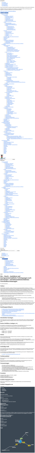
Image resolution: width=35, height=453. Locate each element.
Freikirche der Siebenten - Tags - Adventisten (15, 69)
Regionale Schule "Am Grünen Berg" (13, 50)
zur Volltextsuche (5, 5)
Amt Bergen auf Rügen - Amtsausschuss (10, 144)
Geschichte (7, 96)
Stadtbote (7, 34)
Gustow (5, 147)
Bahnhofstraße (9, 104)
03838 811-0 (5, 399)
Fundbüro (7, 35)
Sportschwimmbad (8, 75)
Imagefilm (5, 119)
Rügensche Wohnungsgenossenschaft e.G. (14, 137)
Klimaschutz (7, 129)
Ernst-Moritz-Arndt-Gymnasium (13, 51)
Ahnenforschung (8, 116)
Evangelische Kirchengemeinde (12, 68)
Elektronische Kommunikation (10, 21)
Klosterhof (9, 110)
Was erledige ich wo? (8, 164)
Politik (5, 22)
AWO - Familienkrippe (11, 60)
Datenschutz (4, 390)
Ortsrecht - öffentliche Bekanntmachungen (11, 36)
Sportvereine (9, 79)
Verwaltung (6, 15)
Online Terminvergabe (9, 20)
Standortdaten (7, 124)
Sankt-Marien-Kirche (11, 88)
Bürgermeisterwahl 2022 (11, 29)
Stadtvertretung (6, 37)
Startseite (3, 253)
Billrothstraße (9, 101)
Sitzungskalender (8, 170)
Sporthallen (9, 77)
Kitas (6, 52)
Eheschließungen (8, 108)
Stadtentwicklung (7, 123)
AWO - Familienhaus (10, 62)
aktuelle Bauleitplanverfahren (9, 142)
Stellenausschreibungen (9, 33)
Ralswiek (5, 151)
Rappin (5, 152)
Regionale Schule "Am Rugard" (12, 49)
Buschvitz (5, 145)
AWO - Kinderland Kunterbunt (12, 55)
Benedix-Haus (9, 87)
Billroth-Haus (9, 89)
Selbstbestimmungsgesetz (9, 117)
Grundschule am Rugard (11, 47)
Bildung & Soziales (7, 45)
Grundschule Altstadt (10, 48)
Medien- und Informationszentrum (11, 65)
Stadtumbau (7, 128)
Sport (6, 76)
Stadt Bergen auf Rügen (8, 143)
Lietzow (5, 148)
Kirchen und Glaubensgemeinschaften (11, 67)
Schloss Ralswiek (10, 112)
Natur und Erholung (8, 92)
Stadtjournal (7, 106)
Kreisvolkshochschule (9, 192)
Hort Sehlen (9, 59)
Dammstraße (9, 100)
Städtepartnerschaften (9, 41)
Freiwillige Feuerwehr (9, 66)
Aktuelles (5, 30)
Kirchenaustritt (8, 115)
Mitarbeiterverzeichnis (9, 19)
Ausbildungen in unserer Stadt (10, 64)
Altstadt (8, 99)
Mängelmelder (6, 121)
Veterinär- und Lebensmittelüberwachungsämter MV (11, 354)
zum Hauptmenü (5, 3)
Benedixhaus (9, 109)
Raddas (8, 94)
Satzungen (5, 38)
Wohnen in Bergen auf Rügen (9, 134)
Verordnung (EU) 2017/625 (6, 312)
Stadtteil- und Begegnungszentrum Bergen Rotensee (16, 82)
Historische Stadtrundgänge (10, 98)
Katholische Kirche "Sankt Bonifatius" (13, 70)
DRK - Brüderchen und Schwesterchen (13, 57)
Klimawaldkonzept (10, 95)
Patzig (5, 149)
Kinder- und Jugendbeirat (9, 83)
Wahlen (6, 25)
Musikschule (7, 63)
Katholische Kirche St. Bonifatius (12, 91)
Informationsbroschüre (9, 211)
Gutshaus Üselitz (10, 113)
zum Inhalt (4, 2)
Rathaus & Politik (5, 14)
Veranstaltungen (6, 218)
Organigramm (7, 18)
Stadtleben (4, 44)
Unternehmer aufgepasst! (9, 133)
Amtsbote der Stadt (8, 178)
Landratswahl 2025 (10, 28)
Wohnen (6, 135)
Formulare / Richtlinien (9, 16)
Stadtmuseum (7, 73)
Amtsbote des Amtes (7, 236)
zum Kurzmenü (4, 4)
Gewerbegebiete (8, 132)
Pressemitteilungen (8, 31)
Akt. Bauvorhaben (8, 224)
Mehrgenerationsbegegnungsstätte (13, 81)
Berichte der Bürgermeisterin (10, 23)
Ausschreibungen (8, 32)
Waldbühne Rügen (8, 74)
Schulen (6, 46)
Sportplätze (9, 78)
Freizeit (5, 196)
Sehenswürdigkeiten (8, 86)
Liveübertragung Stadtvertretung (11, 24)
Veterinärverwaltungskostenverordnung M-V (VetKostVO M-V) (13, 315)
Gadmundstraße (10, 102)
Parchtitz (5, 242)
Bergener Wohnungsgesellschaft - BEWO (14, 136)
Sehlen (5, 153)
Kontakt (3, 388)
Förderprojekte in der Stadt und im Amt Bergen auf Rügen (13, 43)
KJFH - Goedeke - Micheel (11, 61)
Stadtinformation (7, 120)
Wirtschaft (5, 131)
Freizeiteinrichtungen (9, 80)
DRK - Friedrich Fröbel (11, 58)
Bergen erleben (6, 84)
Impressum (4, 389)
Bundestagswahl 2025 (11, 27)
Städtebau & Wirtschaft (6, 122)
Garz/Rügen (6, 146)
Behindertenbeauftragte (9, 17)
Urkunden (7, 114)
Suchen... (1, 159)
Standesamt (6, 107)
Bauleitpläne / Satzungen (11, 127)
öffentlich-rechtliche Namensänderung (12, 118)
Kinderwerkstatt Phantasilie (12, 56)
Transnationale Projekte (9, 184)
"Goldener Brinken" (10, 103)
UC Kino (6, 71)
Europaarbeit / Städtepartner (9, 40)
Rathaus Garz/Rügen (10, 111)
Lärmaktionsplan (8, 130)
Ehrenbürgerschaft (8, 97)
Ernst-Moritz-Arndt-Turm (11, 90)
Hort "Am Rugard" (10, 53)
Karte (6, 85)
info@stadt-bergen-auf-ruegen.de (9, 401)
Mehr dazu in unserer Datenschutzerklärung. (8, 11)
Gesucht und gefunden (4, 250)
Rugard (8, 93)
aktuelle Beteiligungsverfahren (12, 126)
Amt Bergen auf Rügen (6, 140)
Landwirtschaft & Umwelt (9, 228)
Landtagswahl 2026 (10, 26)
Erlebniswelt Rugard (8, 72)
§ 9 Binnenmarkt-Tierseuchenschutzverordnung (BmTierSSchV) (13, 309)
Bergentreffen (7, 42)
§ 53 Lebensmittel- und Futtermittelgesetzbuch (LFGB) (11, 310)
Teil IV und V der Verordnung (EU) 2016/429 (9, 311)
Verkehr (5, 39)
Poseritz (5, 150)
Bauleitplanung (8, 125)
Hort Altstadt (9, 54)
